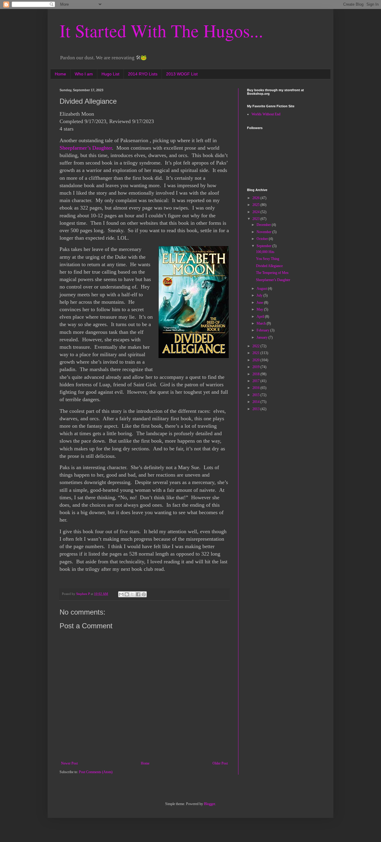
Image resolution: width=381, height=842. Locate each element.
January (262, 337)
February (263, 330)
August (262, 288)
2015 (256, 395)
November (264, 232)
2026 (256, 198)
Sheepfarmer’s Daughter (86, 148)
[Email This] (121, 594)
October (263, 239)
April (261, 316)
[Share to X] (132, 594)
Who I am (84, 74)
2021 (256, 353)
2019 (256, 367)
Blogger (209, 804)
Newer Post (69, 763)
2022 (256, 346)
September (264, 246)
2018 (256, 374)
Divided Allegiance (269, 266)
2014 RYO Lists (142, 74)
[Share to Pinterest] (144, 594)
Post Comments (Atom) (96, 772)
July (260, 295)
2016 (256, 388)
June (260, 302)
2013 (256, 409)
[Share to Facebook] (138, 594)
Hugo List (110, 74)
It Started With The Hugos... (161, 30)
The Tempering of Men (272, 273)
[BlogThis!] (127, 594)
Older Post (220, 763)
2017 (256, 381)
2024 (256, 212)
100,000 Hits (265, 252)
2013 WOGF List (182, 74)
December (264, 225)
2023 (256, 219)
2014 (256, 402)
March (262, 323)
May (260, 309)
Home (60, 74)
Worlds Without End (266, 114)
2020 (256, 360)
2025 (256, 205)
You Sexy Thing (267, 259)
